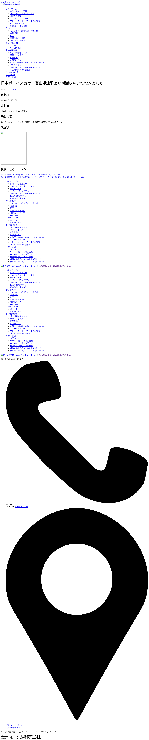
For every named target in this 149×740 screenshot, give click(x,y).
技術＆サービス (12, 9)
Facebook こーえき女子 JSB (21, 254)
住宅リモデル (15, 16)
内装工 (27, 63)
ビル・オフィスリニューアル (22, 14)
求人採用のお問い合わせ (20, 70)
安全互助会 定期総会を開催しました (16, 175)
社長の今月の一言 (17, 41)
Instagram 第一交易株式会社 (21, 257)
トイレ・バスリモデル (19, 19)
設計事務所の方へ (13, 72)
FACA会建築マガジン (19, 23)
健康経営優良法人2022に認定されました (27, 262)
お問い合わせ (11, 77)
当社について (11, 28)
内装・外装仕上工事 (18, 11)
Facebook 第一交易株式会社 (21, 252)
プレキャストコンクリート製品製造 (25, 21)
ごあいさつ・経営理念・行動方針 (24, 31)
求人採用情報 (11, 50)
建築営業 (14, 58)
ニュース (14, 45)
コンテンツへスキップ (10, 2)
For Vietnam (10, 75)
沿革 (12, 36)
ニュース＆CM (12, 43)
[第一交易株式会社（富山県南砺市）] (11, 4)
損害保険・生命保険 (18, 26)
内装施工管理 (15, 60)
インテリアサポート (18, 65)
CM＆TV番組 (15, 48)
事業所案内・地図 (17, 38)
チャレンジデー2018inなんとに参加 (46, 175)
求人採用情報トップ (18, 53)
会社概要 (14, 33)
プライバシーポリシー (15, 725)
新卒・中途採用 (16, 55)
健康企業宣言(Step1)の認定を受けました (27, 259)
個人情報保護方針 (13, 728)
